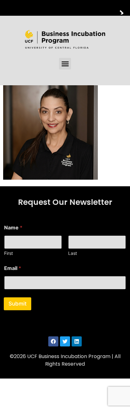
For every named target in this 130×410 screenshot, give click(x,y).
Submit (18, 303)
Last (72, 253)
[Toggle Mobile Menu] (123, 7)
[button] (65, 64)
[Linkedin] (77, 341)
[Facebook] (53, 341)
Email (12, 268)
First (8, 253)
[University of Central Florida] (48, 8)
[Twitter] (65, 341)
